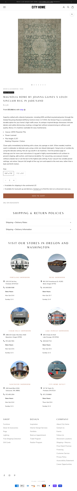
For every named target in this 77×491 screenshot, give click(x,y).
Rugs (21, 89)
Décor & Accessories (10, 89)
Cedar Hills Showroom (20, 331)
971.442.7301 (10, 341)
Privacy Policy (61, 457)
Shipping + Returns (63, 442)
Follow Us (60, 435)
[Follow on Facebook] (4, 475)
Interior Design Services (38, 428)
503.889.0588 (10, 288)
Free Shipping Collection (12, 439)
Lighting (6, 435)
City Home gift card (46, 1)
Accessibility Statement (65, 460)
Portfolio (33, 431)
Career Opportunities (64, 464)
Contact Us (60, 428)
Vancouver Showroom (19, 384)
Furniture (6, 424)
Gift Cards (7, 442)
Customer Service (63, 453)
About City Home (63, 424)
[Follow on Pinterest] (15, 475)
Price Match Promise (64, 446)
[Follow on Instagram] (9, 475)
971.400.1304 (10, 394)
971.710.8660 (47, 394)
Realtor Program (36, 442)
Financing (60, 450)
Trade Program (35, 439)
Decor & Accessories (10, 428)
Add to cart (38, 196)
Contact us (37, 189)
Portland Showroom (20, 277)
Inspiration (34, 424)
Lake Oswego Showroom (57, 331)
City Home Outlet (57, 384)
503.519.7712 (47, 341)
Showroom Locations (64, 439)
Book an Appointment (38, 435)
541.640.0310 (47, 288)
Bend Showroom (57, 277)
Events (59, 431)
